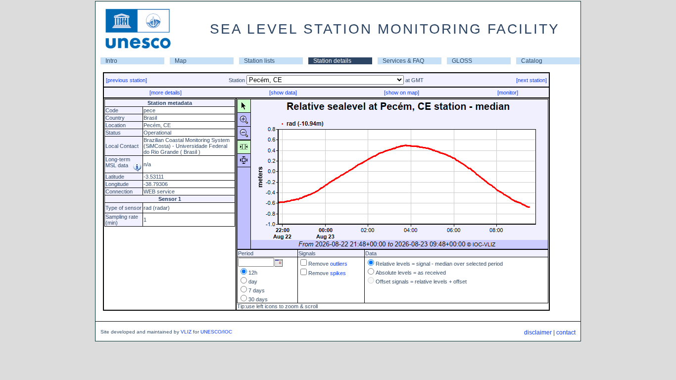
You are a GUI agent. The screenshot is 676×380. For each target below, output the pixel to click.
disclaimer (538, 332)
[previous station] (126, 80)
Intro (111, 60)
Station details (332, 60)
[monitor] (507, 92)
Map (181, 60)
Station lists (259, 60)
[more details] (165, 92)
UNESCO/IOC (216, 331)
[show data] (283, 92)
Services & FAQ (403, 60)
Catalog (531, 60)
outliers (338, 264)
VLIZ (186, 331)
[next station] (531, 80)
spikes (338, 273)
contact (566, 332)
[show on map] (401, 92)
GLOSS (462, 60)
